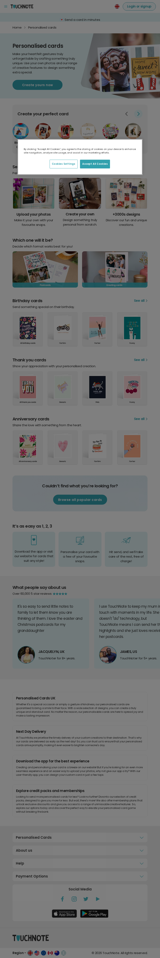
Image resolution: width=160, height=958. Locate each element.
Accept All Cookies (95, 164)
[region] (80, 157)
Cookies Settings (63, 164)
